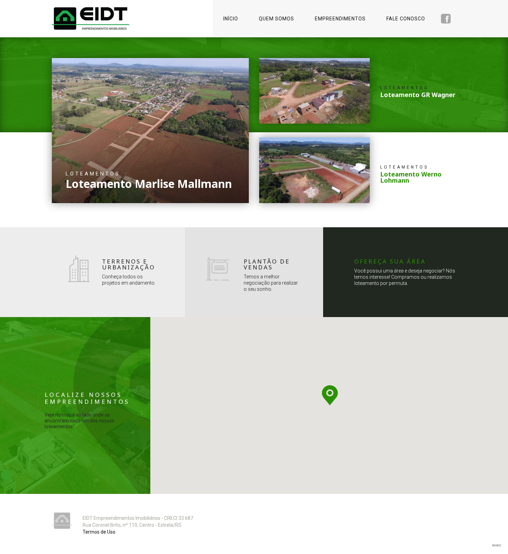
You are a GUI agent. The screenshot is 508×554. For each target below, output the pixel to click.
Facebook (445, 18)
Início (230, 18)
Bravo (496, 545)
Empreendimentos (340, 18)
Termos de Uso (99, 532)
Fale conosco (405, 18)
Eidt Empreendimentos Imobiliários (62, 521)
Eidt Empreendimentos (90, 18)
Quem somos (276, 18)
